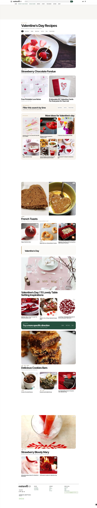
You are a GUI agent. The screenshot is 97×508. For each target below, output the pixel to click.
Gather (54, 3)
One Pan (42, 31)
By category (36, 488)
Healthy (32, 31)
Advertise (66, 487)
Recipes (38, 3)
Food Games (49, 3)
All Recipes (36, 487)
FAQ (49, 489)
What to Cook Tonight (23, 3)
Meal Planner (32, 3)
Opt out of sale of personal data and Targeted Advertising (71, 492)
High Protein (37, 31)
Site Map (50, 490)
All (22, 31)
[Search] (71, 1)
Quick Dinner (27, 31)
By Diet (43, 3)
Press (65, 488)
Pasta (46, 31)
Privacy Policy (66, 490)
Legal (65, 489)
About (59, 3)
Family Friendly (51, 31)
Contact (50, 488)
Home (16, 3)
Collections (36, 489)
